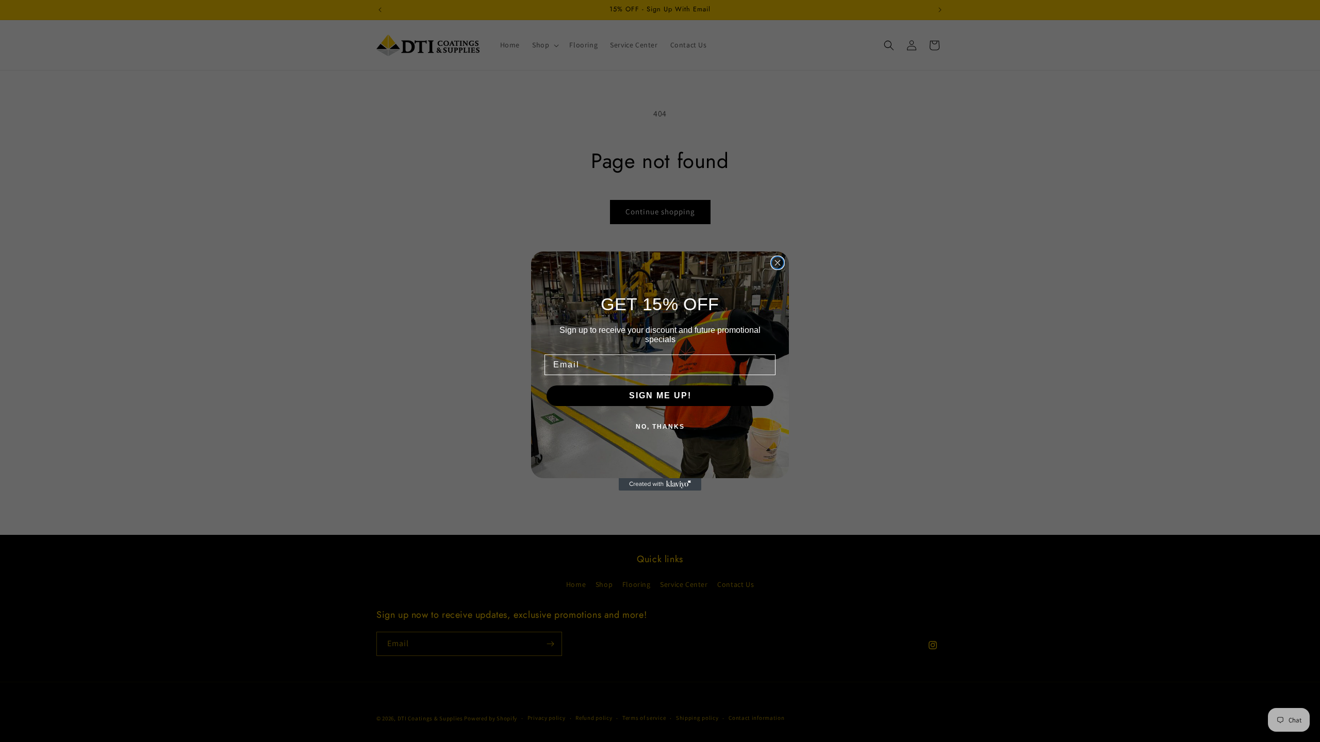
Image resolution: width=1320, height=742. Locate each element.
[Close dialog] (777, 263)
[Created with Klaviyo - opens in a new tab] (660, 484)
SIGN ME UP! (660, 395)
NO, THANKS (660, 426)
